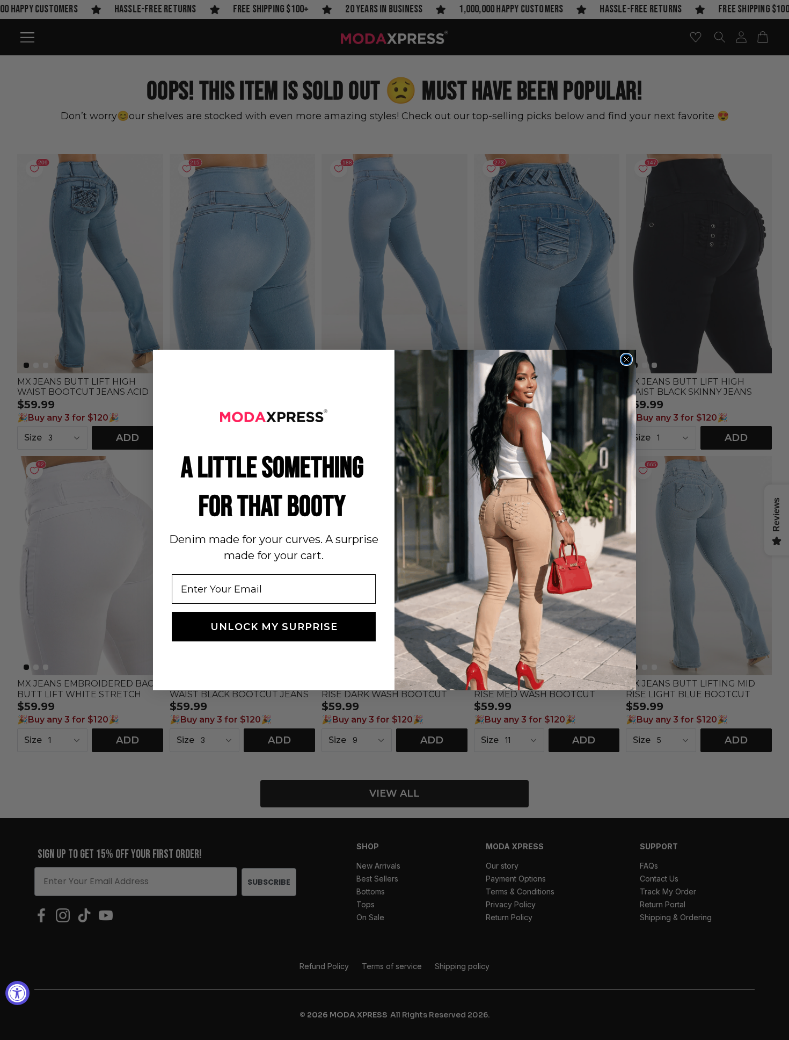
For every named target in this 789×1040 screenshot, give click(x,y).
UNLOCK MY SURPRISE (274, 627)
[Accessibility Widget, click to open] (17, 993)
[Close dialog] (626, 359)
